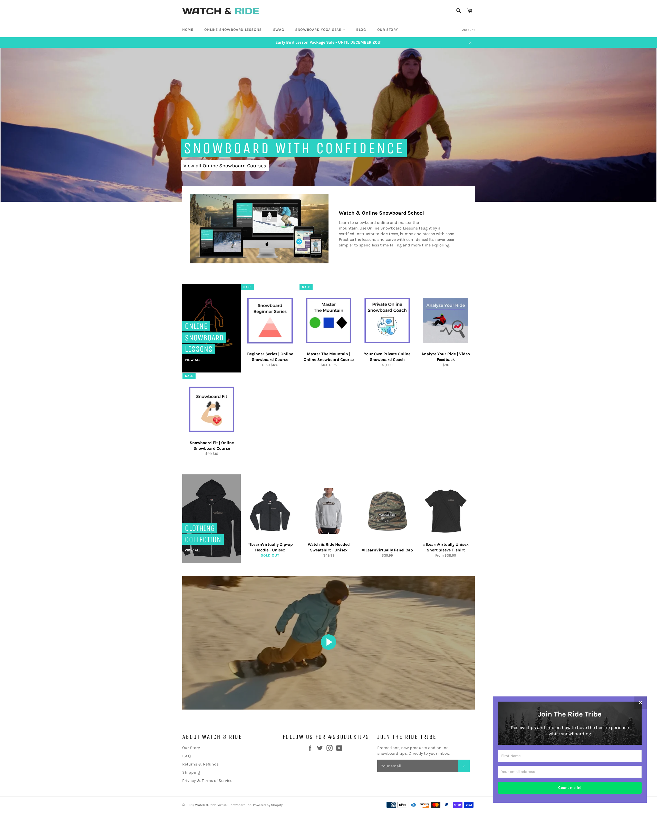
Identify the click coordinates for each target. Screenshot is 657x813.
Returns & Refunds (200, 764)
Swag (278, 29)
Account (468, 30)
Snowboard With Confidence (293, 148)
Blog (361, 29)
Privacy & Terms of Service (207, 780)
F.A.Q (186, 755)
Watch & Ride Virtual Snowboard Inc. (223, 805)
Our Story (387, 29)
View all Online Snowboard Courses (224, 166)
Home (187, 29)
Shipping (191, 772)
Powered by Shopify (268, 805)
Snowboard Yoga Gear (319, 29)
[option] (328, 125)
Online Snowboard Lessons (233, 29)
